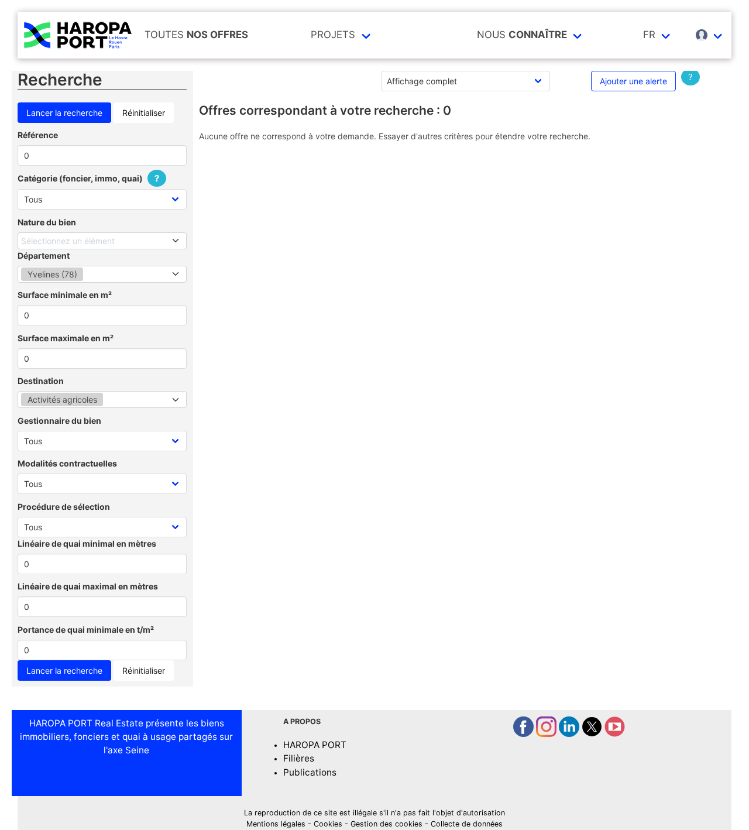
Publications (309, 772)
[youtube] (614, 733)
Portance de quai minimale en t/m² (86, 629)
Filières (298, 758)
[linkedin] (570, 733)
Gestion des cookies (386, 823)
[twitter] (593, 733)
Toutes (196, 34)
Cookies (328, 823)
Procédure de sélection (64, 507)
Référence (38, 135)
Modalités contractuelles (67, 463)
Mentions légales (275, 823)
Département (44, 255)
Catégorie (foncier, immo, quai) (88, 178)
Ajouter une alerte (633, 81)
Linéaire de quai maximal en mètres (88, 586)
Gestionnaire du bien (59, 421)
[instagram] (547, 733)
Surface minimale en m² (65, 295)
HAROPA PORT (314, 744)
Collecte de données (467, 823)
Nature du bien (47, 222)
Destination (41, 381)
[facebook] (524, 733)
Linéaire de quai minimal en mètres (87, 543)
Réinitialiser (143, 113)
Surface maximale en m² (66, 338)
